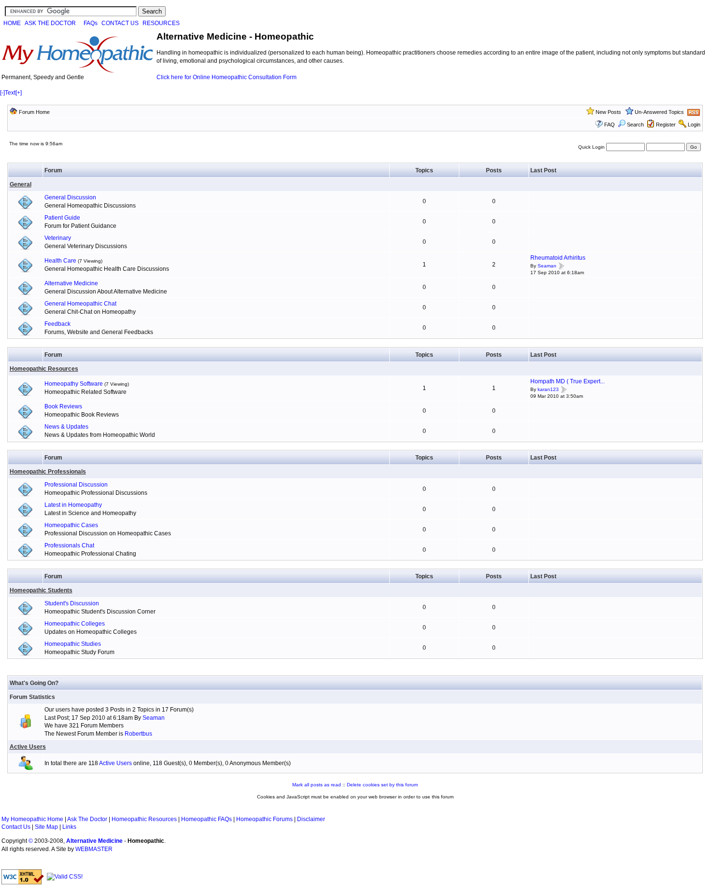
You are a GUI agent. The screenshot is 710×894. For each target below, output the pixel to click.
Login (694, 124)
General (20, 184)
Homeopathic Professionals (48, 471)
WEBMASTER (94, 849)
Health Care (60, 260)
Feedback (57, 324)
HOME (12, 23)
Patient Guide (62, 217)
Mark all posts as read (316, 784)
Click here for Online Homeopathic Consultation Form (226, 77)
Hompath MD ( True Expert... (567, 381)
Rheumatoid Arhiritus (557, 257)
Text (10, 92)
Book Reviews (63, 406)
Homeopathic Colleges (74, 623)
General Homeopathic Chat (80, 303)
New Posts (608, 112)
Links (69, 827)
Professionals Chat (69, 545)
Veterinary (57, 238)
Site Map (46, 827)
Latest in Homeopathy (73, 505)
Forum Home (34, 112)
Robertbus (138, 733)
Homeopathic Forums (264, 819)
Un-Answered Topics (659, 112)
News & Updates (66, 426)
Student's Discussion (71, 603)
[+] (18, 92)
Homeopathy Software (73, 383)
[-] (2, 92)
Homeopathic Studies (72, 644)
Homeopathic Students (41, 590)
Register (666, 124)
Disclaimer (311, 819)
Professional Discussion (76, 484)
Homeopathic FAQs (206, 819)
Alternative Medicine (71, 283)
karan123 (548, 389)
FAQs (91, 23)
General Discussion (70, 197)
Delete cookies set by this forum (382, 784)
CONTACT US (120, 23)
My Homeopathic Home (32, 819)
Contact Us (15, 827)
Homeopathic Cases (71, 525)
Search (635, 124)
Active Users (28, 746)
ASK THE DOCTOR (50, 23)
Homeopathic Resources (44, 368)
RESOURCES (161, 23)
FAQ (609, 124)
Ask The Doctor (87, 819)
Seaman (547, 265)
